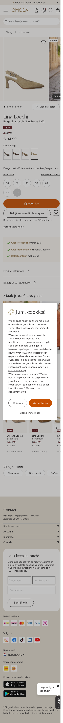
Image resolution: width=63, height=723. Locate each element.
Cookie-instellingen (30, 412)
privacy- (40, 367)
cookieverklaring (17, 370)
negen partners (30, 320)
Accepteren (40, 403)
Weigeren (18, 402)
